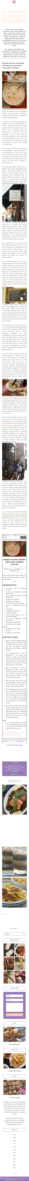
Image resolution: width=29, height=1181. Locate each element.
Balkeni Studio (18, 1179)
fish (17, 765)
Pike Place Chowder (9, 767)
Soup (19, 770)
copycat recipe (11, 765)
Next (25, 914)
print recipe (23, 537)
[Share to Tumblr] (15, 774)
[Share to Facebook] (11, 774)
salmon (17, 767)
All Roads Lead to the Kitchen (19, 1178)
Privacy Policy (14, 1174)
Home (16, 914)
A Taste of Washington (12, 741)
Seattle (10, 768)
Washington (14, 771)
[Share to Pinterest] (17, 774)
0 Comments (14, 762)
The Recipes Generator (17, 745)
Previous (5, 914)
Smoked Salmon (17, 768)
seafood (22, 767)
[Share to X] (13, 774)
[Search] (23, 933)
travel (22, 770)
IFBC (20, 765)
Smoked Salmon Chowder (10, 770)
